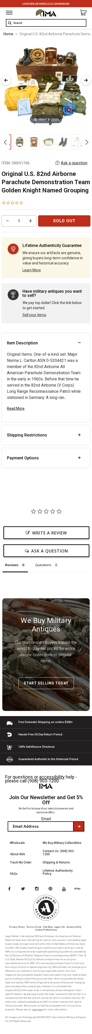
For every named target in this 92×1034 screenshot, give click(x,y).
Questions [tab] (43, 565)
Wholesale (17, 843)
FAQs (14, 874)
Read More (16, 408)
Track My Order (20, 862)
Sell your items (34, 315)
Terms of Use (33, 926)
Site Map (48, 926)
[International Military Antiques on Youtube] (65, 889)
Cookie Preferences (46, 929)
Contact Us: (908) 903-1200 (59, 852)
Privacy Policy (17, 926)
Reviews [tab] (11, 565)
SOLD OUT (64, 220)
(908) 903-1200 (43, 780)
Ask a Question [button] (49, 551)
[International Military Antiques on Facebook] (9, 889)
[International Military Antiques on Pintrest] (51, 889)
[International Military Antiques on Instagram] (37, 889)
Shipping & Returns (56, 862)
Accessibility (74, 926)
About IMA (17, 854)
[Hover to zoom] (46, 83)
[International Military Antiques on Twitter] (23, 889)
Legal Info (59, 926)
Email (46, 818)
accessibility (52, 777)
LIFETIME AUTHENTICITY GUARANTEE (46, 3)
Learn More (31, 270)
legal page (37, 1009)
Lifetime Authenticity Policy (58, 872)
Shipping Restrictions (27, 435)
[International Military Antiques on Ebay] (79, 889)
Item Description (22, 343)
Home (8, 34)
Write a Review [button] (49, 533)
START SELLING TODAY (46, 683)
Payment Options (23, 458)
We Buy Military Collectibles (62, 843)
